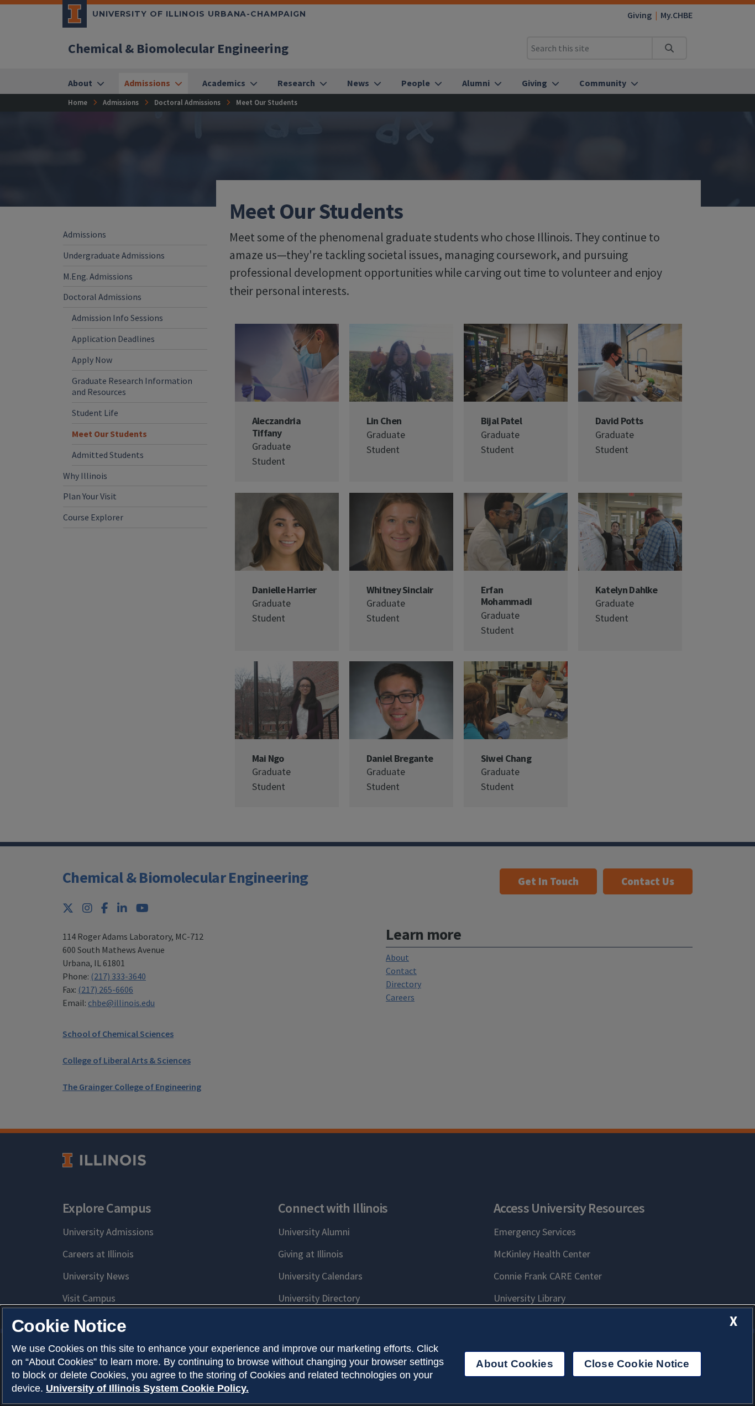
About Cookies (514, 1364)
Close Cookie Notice (637, 1364)
